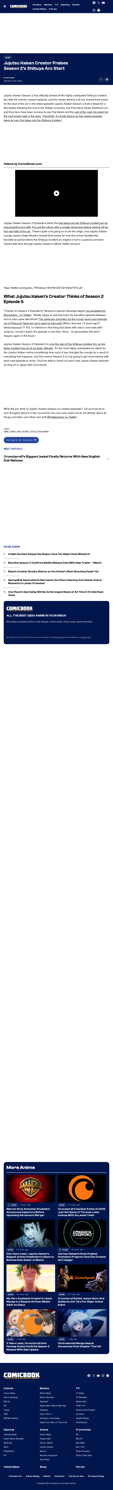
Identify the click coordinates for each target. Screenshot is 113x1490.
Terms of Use (58, 637)
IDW (6, 1414)
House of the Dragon (85, 1409)
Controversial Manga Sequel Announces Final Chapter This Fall (79, 1345)
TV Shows (12, 1205)
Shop (43, 1466)
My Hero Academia (48, 1455)
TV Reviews (81, 1397)
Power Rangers (83, 1451)
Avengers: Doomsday (50, 1418)
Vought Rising (82, 1418)
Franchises (83, 1429)
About (46, 1476)
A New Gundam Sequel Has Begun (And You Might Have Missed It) (49, 554)
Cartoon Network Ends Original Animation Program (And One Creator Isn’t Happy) (82, 1257)
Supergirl (44, 1401)
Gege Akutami (23, 431)
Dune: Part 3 (46, 1414)
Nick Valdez (10, 78)
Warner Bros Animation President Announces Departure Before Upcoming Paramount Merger (28, 1212)
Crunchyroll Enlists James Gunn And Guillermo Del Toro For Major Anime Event (81, 1301)
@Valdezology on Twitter (61, 417)
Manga (46, 431)
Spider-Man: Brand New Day (53, 1405)
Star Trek (80, 1446)
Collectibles (39, 9)
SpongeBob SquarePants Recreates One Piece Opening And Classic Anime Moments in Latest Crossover (55, 582)
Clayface (44, 1409)
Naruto (43, 1451)
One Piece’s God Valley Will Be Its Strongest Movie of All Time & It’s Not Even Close (55, 593)
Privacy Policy (85, 637)
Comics (37, 4)
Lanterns (80, 1414)
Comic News (9, 1393)
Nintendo (8, 1442)
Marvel (7, 1401)
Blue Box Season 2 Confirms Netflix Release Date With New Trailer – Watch (55, 562)
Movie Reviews (47, 1397)
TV (56, 4)
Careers (59, 1476)
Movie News (45, 1393)
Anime (75, 4)
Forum (53, 9)
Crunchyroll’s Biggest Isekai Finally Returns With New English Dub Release (52, 458)
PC (5, 1455)
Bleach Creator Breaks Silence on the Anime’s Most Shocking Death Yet (53, 571)
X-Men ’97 (80, 1405)
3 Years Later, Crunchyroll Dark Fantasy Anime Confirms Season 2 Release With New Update (27, 1346)
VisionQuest (81, 1422)
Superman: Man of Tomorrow (53, 1422)
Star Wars (80, 1442)
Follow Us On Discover (20, 439)
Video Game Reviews (14, 1438)
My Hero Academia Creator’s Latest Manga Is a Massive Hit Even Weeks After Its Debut (29, 1301)
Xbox (6, 1446)
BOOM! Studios (11, 1418)
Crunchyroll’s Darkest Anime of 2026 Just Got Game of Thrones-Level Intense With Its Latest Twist (81, 1212)
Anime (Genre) (10, 431)
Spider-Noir (81, 1401)
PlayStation (9, 1451)
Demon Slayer (46, 1442)
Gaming (65, 4)
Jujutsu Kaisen (36, 431)
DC (5, 1405)
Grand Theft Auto (84, 1455)
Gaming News (10, 1434)
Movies (48, 4)
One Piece (44, 1459)
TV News (80, 1393)
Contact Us (15, 1476)
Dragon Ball (45, 1438)
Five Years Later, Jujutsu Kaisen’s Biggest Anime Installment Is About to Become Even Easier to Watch (30, 1257)
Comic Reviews (11, 1397)
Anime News (45, 1434)
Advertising (32, 1476)
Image (7, 1409)
